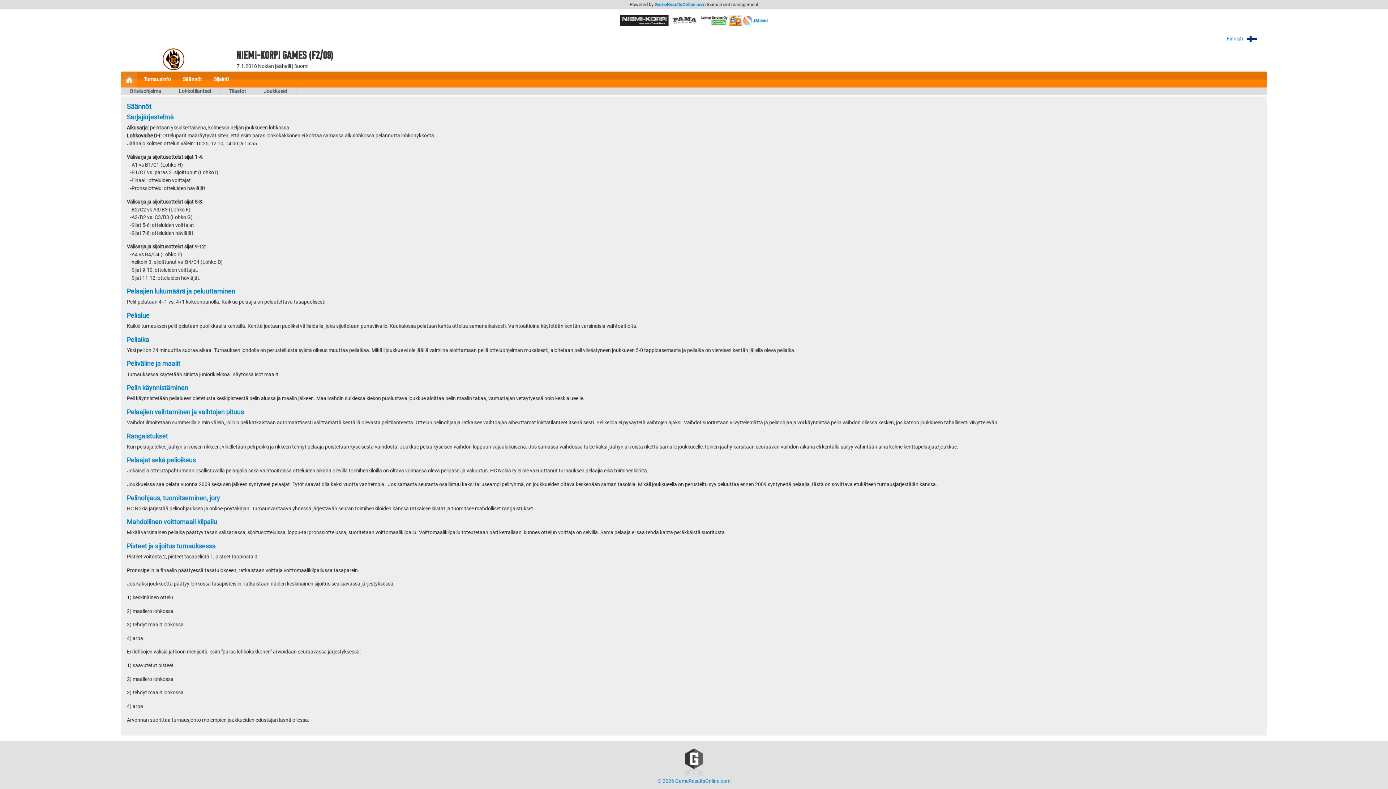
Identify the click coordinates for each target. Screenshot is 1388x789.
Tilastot (237, 91)
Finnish (1235, 39)
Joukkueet (275, 91)
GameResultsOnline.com (680, 4)
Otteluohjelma (145, 91)
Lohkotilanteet (195, 91)
